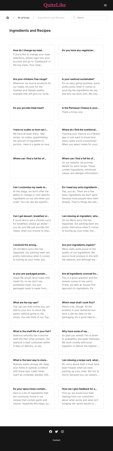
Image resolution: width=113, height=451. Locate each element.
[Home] (7, 17)
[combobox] (89, 17)
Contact (56, 440)
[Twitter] (56, 432)
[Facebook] (50, 432)
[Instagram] (62, 432)
